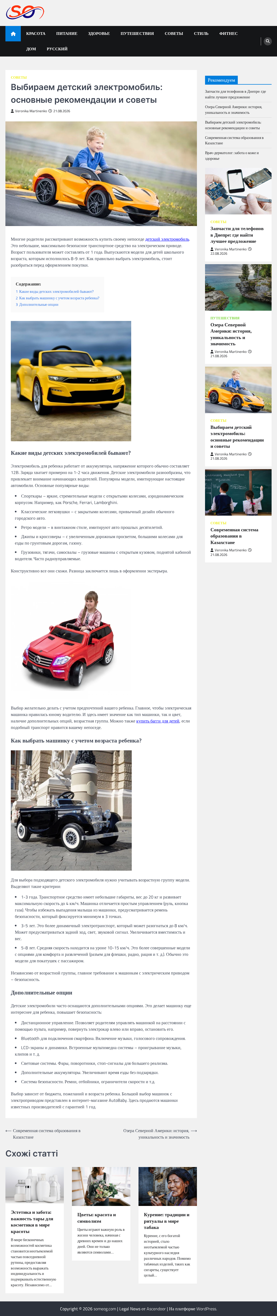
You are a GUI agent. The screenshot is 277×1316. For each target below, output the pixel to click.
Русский (57, 49)
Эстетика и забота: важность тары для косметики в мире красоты (32, 1221)
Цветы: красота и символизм (96, 1217)
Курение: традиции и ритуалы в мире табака (166, 1220)
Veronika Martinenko (31, 111)
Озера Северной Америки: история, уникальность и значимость (233, 109)
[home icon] (13, 33)
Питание (66, 33)
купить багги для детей (157, 721)
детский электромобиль (167, 239)
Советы (174, 33)
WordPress (206, 1308)
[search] (268, 41)
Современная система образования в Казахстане (234, 140)
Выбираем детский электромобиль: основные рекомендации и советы (233, 125)
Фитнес (228, 33)
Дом (31, 49)
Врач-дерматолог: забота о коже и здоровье (232, 155)
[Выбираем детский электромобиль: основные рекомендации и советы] (238, 390)
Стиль (201, 33)
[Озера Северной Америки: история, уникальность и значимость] (238, 287)
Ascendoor (156, 1308)
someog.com (105, 1308)
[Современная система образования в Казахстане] (238, 492)
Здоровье (99, 33)
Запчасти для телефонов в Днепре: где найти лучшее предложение (235, 94)
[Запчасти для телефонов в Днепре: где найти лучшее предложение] (238, 191)
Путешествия (137, 33)
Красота (35, 33)
